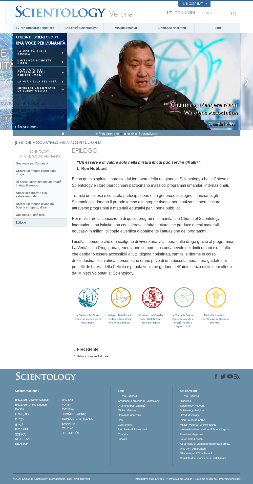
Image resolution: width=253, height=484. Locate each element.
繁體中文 (20, 434)
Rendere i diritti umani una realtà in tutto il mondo (39, 183)
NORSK (66, 404)
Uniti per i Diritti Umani (193, 448)
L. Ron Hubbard (127, 395)
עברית (19, 419)
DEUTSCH (21, 443)
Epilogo (21, 222)
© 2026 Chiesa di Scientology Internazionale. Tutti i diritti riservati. (51, 478)
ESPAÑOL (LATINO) (74, 414)
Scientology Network (192, 405)
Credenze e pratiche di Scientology (139, 400)
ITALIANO (68, 428)
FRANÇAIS (22, 414)
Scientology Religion (192, 410)
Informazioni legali (229, 478)
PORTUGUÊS (70, 433)
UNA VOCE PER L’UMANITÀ (82, 142)
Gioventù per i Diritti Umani (196, 453)
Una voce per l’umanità (32, 163)
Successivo (146, 133)
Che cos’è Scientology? (81, 28)
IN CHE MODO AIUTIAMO (40, 142)
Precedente (107, 133)
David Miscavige (190, 415)
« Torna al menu (26, 126)
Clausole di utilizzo (206, 478)
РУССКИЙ (21, 429)
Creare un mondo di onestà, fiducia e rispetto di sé (35, 205)
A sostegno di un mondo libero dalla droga (205, 443)
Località (122, 439)
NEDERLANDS (24, 439)
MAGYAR (67, 399)
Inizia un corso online (192, 419)
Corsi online (125, 424)
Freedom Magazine (191, 434)
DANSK (19, 409)
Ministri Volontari (126, 28)
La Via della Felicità (191, 439)
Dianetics (185, 400)
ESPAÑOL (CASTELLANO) (78, 418)
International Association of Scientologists (204, 429)
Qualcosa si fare (30, 215)
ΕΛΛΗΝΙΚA (68, 423)
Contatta (123, 434)
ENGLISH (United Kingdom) (31, 404)
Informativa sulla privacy (149, 478)
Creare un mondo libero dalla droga (36, 172)
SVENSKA (68, 409)
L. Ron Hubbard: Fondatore (35, 28)
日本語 (19, 424)
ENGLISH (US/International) (32, 399)
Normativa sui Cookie (179, 478)
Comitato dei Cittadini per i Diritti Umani (203, 458)
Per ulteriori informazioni (132, 429)
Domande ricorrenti (172, 28)
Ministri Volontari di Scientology (198, 424)
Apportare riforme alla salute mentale (31, 194)
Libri (218, 28)
